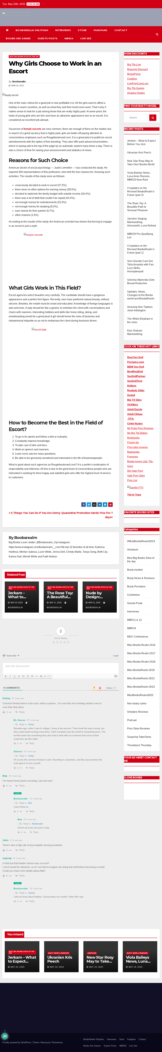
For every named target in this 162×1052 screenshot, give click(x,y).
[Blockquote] (32, 676)
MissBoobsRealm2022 (140, 695)
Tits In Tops (134, 494)
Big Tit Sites (134, 400)
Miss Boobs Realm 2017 (141, 653)
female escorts (32, 129)
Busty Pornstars (136, 586)
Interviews (63, 30)
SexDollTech (134, 381)
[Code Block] (36, 676)
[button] (157, 34)
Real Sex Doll (135, 357)
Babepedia (133, 452)
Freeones (132, 456)
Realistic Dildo (135, 390)
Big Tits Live (134, 64)
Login (115, 655)
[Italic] (10, 676)
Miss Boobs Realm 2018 (141, 661)
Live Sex (85, 38)
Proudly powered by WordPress (17, 1042)
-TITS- (130, 419)
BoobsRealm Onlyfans (32, 30)
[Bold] (5, 676)
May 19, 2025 (57, 967)
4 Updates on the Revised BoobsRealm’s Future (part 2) (140, 191)
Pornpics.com (135, 362)
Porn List (132, 480)
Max (30, 803)
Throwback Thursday (139, 745)
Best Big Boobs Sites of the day (24, 56)
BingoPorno (134, 74)
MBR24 (69, 38)
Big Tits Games (135, 88)
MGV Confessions (137, 636)
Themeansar (56, 1042)
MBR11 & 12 (134, 620)
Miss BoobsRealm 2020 (141, 670)
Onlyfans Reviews (137, 711)
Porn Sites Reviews (138, 728)
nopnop (31, 893)
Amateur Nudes (136, 93)
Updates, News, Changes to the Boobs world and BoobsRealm (140, 295)
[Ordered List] (23, 676)
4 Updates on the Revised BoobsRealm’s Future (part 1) (140, 249)
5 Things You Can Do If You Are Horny (35, 512)
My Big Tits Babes (137, 433)
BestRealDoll (135, 371)
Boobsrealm (19, 81)
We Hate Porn (135, 471)
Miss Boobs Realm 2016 (141, 645)
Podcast (132, 720)
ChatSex (132, 78)
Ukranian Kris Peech (139, 152)
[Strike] (19, 676)
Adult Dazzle (134, 409)
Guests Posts (48, 38)
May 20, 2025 (18, 967)
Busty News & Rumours (141, 578)
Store (82, 30)
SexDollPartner (136, 376)
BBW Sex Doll (135, 366)
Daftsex (131, 385)
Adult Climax (135, 414)
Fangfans (100, 30)
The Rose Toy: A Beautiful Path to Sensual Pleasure (137, 207)
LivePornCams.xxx (137, 83)
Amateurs (132, 549)
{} (45, 676)
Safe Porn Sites (136, 475)
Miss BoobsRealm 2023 (141, 686)
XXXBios (132, 404)
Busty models (135, 569)
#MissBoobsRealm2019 (141, 541)
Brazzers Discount (137, 69)
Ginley (31, 724)
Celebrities (133, 594)
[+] (49, 676)
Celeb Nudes (135, 423)
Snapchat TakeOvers (139, 737)
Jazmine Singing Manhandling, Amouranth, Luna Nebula (141, 222)
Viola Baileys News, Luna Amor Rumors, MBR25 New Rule (138, 176)
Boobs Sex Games (18, 38)
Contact (121, 30)
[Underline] (14, 676)
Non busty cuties (136, 703)
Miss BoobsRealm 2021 (141, 678)
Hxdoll (131, 395)
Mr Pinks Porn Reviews (140, 428)
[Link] (41, 676)
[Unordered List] (28, 676)
